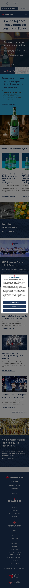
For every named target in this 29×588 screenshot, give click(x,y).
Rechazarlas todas (14, 310)
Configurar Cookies (14, 302)
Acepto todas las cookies (14, 306)
